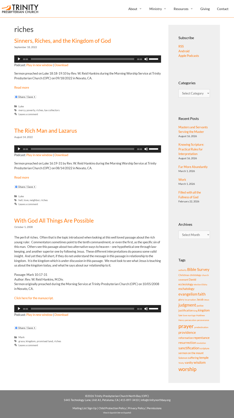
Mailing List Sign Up (85, 408)
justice (200, 305)
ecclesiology (185, 284)
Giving (205, 9)
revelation (201, 343)
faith (202, 294)
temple (204, 358)
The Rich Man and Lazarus (45, 130)
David (192, 279)
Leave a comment (28, 114)
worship (187, 369)
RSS (181, 46)
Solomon (182, 357)
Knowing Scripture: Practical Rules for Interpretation (191, 149)
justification (185, 310)
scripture (204, 348)
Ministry (155, 9)
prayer (186, 326)
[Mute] (146, 59)
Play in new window (39, 65)
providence (187, 332)
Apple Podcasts (188, 56)
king (195, 310)
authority (182, 270)
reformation (185, 337)
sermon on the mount (191, 353)
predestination (201, 327)
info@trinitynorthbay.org (156, 400)
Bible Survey (198, 269)
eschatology (186, 289)
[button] (142, 8)
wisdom (200, 362)
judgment (187, 304)
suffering (193, 357)
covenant (183, 279)
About (132, 9)
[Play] (19, 59)
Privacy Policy (136, 408)
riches (39, 110)
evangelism (187, 294)
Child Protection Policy (112, 408)
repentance (201, 338)
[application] (87, 59)
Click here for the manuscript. (34, 298)
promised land (45, 341)
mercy (21, 110)
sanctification (188, 348)
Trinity (181, 363)
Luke (21, 106)
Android (184, 51)
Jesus (206, 299)
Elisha (204, 284)
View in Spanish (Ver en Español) (117, 412)
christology (195, 275)
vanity (189, 362)
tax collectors (52, 110)
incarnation (190, 299)
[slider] (154, 58)
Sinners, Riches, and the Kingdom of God (62, 40)
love (26, 200)
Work (182, 179)
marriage (192, 315)
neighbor (35, 200)
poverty (31, 110)
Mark (21, 337)
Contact (223, 9)
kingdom (31, 341)
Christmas (183, 275)
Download (61, 65)
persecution (191, 320)
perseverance (203, 320)
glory (181, 299)
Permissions (154, 408)
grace (21, 341)
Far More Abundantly (193, 167)
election (197, 284)
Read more (21, 87)
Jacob (200, 299)
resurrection (187, 343)
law (180, 315)
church (205, 275)
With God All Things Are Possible (54, 220)
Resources (181, 9)
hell (20, 200)
